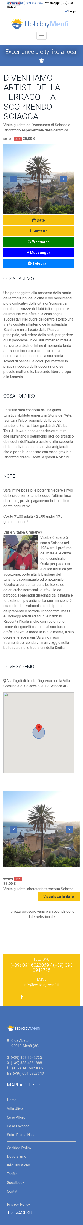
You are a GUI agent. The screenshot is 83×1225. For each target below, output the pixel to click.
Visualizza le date (58, 896)
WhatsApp (40, 242)
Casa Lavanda (18, 1126)
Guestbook (15, 1182)
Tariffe (12, 1174)
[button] (13, 179)
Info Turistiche (18, 1165)
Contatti (13, 1191)
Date (40, 220)
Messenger (39, 252)
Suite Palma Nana (21, 1135)
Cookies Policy (19, 1148)
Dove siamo (16, 1156)
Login (72, 11)
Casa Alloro (16, 1117)
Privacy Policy (18, 1204)
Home (12, 1100)
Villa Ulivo (15, 1108)
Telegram (41, 263)
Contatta (39, 231)
